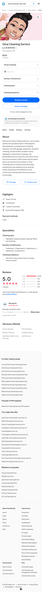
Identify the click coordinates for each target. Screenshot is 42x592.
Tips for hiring (6, 567)
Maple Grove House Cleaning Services (14, 388)
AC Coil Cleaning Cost (9, 496)
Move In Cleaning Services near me (13, 424)
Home (4, 10)
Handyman (25, 512)
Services (27, 130)
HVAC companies (27, 529)
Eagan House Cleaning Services (12, 395)
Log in (4, 516)
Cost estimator (7, 570)
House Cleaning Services (17, 10)
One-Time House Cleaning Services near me (16, 458)
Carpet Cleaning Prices (9, 483)
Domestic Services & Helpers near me (14, 444)
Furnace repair (26, 536)
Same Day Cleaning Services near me (14, 438)
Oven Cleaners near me (9, 451)
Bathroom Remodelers (29, 543)
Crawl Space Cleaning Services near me (15, 434)
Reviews (19, 130)
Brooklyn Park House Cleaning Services (15, 374)
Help (4, 529)
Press (4, 522)
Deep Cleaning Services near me (12, 461)
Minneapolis (32, 10)
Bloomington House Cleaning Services (14, 381)
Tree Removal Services (29, 549)
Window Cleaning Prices (10, 490)
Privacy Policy (33, 584)
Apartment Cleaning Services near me (14, 418)
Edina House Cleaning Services (12, 368)
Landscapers (26, 522)
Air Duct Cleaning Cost (9, 493)
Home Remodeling (28, 539)
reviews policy (11, 294)
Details (11, 130)
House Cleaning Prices (9, 473)
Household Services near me (11, 448)
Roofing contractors (28, 556)
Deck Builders (26, 559)
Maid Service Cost (8, 476)
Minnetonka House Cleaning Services (14, 385)
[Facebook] (21, 589)
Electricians (25, 519)
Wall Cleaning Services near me (12, 441)
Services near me (8, 573)
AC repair (25, 532)
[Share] (38, 17)
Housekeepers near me (9, 431)
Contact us (6, 526)
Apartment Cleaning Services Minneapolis (15, 406)
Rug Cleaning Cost (8, 486)
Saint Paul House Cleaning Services (13, 371)
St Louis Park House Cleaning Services (14, 364)
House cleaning (27, 526)
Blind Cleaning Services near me (12, 421)
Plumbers (25, 516)
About (4, 130)
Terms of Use (22, 584)
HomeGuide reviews (28, 576)
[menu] (3, 3)
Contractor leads (27, 567)
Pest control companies (29, 553)
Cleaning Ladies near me (10, 455)
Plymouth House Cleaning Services (13, 378)
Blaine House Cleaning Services (12, 391)
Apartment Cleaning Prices (10, 480)
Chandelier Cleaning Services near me (14, 428)
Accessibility (9, 587)
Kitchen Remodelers (28, 546)
